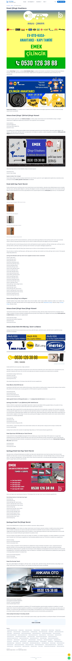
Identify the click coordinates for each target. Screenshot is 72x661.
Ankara (12, 5)
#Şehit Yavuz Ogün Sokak (60, 646)
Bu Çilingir (11, 1)
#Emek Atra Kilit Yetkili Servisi (37, 633)
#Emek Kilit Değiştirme (43, 641)
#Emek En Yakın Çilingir (43, 638)
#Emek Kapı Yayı (9, 641)
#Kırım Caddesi (40, 646)
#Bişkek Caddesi (9, 631)
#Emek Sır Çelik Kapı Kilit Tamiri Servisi (50, 644)
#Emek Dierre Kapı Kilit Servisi (52, 636)
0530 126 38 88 (36, 622)
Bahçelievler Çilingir (48, 302)
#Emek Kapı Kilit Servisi (57, 639)
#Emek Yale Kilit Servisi (18, 646)
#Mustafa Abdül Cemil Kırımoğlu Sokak (49, 646)
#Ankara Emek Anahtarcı (28, 630)
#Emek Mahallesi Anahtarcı (58, 641)
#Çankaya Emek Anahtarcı (25, 631)
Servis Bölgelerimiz (31, 1)
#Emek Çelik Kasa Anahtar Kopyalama (21, 636)
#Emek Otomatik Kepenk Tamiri (39, 644)
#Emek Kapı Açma (39, 639)
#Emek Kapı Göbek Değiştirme (48, 639)
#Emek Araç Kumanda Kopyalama (26, 633)
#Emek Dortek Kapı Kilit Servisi (34, 638)
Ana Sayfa (8, 5)
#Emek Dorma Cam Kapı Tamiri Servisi (12, 638)
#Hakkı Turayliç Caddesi (26, 646)
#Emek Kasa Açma (15, 641)
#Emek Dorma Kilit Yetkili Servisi (24, 638)
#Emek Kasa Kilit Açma (23, 641)
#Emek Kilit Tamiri (50, 641)
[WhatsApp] (69, 658)
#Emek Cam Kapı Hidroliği (56, 633)
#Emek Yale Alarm (60, 644)
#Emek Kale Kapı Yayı (24, 639)
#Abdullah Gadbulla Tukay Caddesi (12, 630)
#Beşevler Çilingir (51, 630)
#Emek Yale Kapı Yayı (10, 646)
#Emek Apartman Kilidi (17, 633)
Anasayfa (24, 1)
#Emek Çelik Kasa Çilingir (31, 636)
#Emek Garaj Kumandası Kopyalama (53, 638)
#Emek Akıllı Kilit (51, 631)
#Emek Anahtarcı (9, 633)
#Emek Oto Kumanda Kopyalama (19, 644)
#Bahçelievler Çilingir (44, 630)
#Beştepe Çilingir (58, 630)
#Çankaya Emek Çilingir (34, 631)
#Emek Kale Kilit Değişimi (32, 639)
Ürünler (44, 1)
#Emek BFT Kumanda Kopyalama (46, 633)
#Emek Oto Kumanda (10, 644)
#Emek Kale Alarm (9, 639)
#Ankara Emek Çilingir (37, 630)
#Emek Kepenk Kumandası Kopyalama (33, 641)
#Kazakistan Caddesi (34, 646)
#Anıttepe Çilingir (21, 630)
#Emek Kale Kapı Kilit (17, 639)
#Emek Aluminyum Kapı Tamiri (59, 631)
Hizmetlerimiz (38, 1)
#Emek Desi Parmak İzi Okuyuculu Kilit (41, 636)
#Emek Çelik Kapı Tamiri (10, 636)
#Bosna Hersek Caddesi (17, 631)
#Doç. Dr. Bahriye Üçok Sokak (43, 631)
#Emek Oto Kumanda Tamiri (29, 644)
